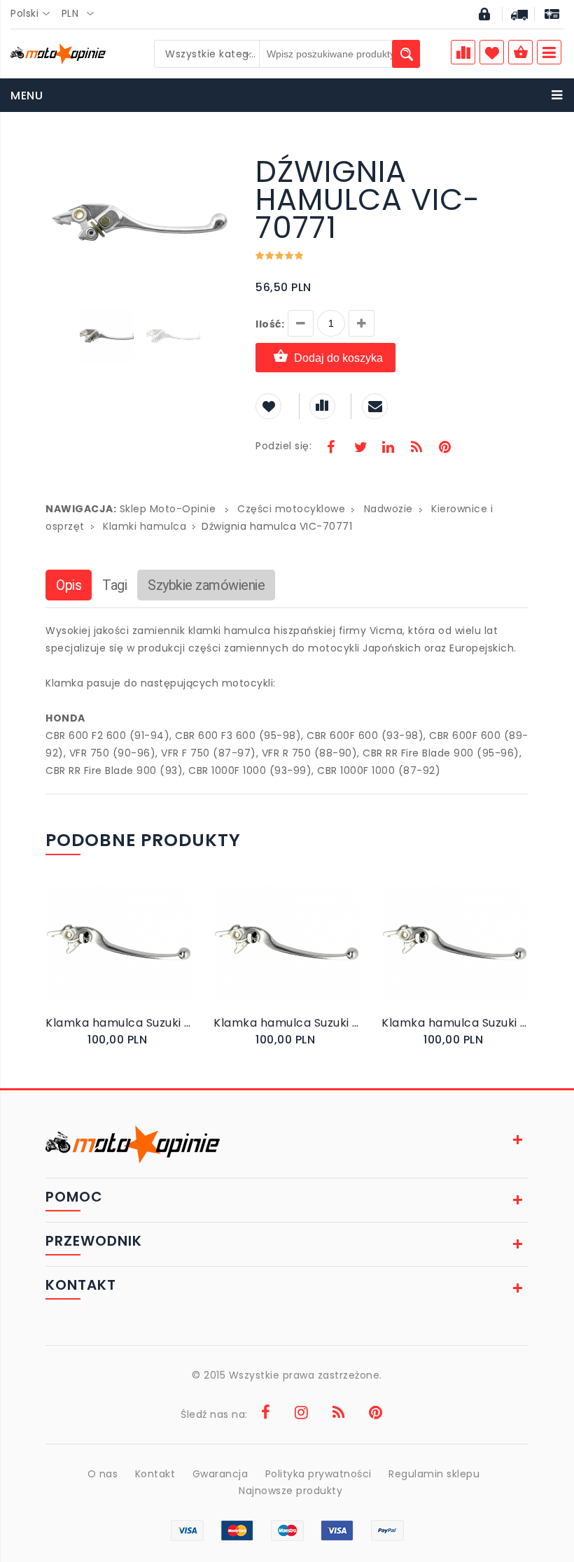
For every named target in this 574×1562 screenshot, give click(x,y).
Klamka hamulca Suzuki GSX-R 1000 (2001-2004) (455, 1023)
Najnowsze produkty (290, 1491)
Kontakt (155, 1474)
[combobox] (34, 14)
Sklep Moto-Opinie (168, 509)
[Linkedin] (387, 449)
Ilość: (269, 324)
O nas (103, 1474)
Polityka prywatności (318, 1474)
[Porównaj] (148, 959)
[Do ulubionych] (134, 959)
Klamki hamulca (144, 526)
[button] (222, 159)
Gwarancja (220, 1474)
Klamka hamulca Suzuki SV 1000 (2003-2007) (119, 1023)
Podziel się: (283, 446)
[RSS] (416, 449)
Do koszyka (109, 959)
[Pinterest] (444, 449)
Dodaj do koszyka (338, 358)
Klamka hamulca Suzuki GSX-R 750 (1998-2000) (287, 1023)
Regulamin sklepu (433, 1474)
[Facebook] (331, 449)
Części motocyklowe (291, 509)
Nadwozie (388, 509)
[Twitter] (359, 449)
